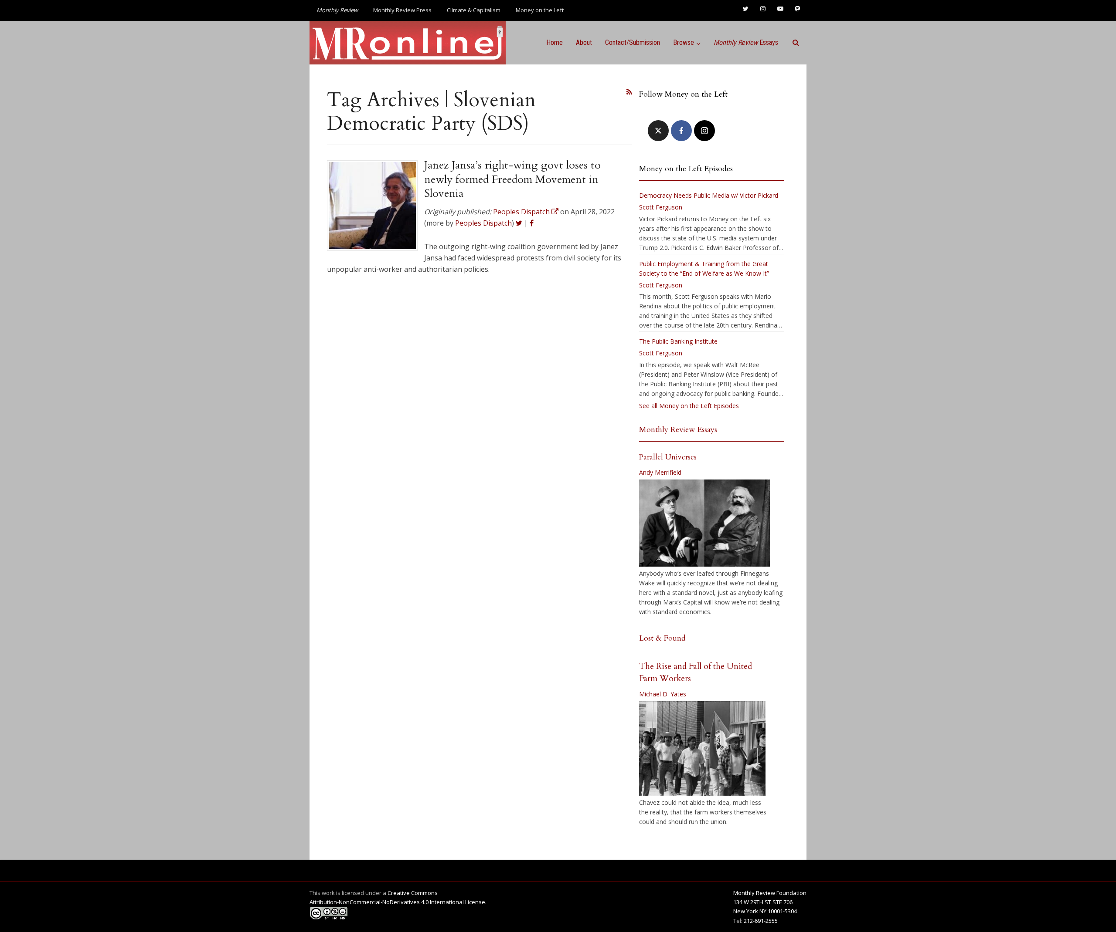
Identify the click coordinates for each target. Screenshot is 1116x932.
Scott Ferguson (660, 207)
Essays (746, 42)
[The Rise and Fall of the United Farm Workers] (702, 748)
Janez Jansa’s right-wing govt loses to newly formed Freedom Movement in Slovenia (512, 179)
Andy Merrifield (660, 472)
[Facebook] (681, 130)
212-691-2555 (761, 921)
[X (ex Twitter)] (658, 130)
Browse (683, 42)
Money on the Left (540, 10)
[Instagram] (704, 130)
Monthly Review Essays (678, 429)
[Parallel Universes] (704, 523)
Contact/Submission (632, 42)
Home (554, 42)
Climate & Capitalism (473, 10)
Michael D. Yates (662, 694)
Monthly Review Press (402, 10)
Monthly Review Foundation (769, 893)
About (584, 42)
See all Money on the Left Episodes (689, 406)
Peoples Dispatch (483, 223)
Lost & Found (662, 638)
